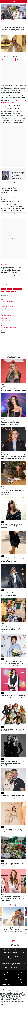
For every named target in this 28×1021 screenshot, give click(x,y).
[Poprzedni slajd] (1, 917)
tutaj (12, 1007)
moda (9, 288)
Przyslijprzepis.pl (20, 977)
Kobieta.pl (20, 974)
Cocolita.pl (6, 977)
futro (14, 291)
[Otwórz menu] (1, 1)
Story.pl (20, 984)
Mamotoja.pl (6, 979)
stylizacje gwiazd (5, 291)
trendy (3, 288)
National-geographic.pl (6, 984)
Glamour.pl (6, 974)
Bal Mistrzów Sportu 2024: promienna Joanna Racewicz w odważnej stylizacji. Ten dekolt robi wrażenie (13, 262)
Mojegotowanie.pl (6, 982)
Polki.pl (20, 972)
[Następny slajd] (26, 917)
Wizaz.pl (20, 982)
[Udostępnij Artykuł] (17, 59)
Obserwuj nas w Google (9, 59)
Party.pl (6, 972)
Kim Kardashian (17, 288)
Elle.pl (20, 979)
